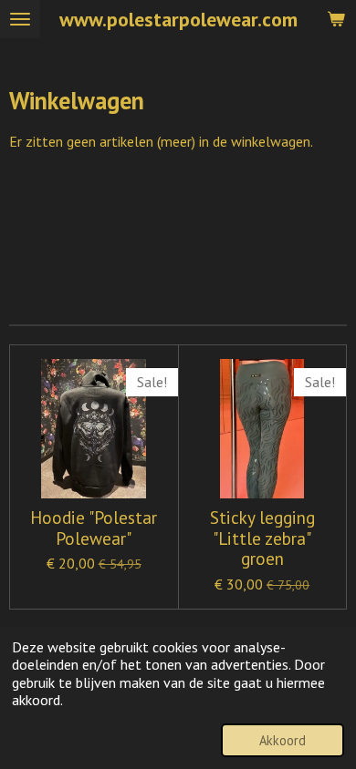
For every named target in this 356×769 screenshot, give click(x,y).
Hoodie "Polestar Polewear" (93, 528)
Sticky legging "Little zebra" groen (262, 538)
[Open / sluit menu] (20, 19)
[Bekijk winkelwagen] (336, 19)
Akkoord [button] (282, 740)
